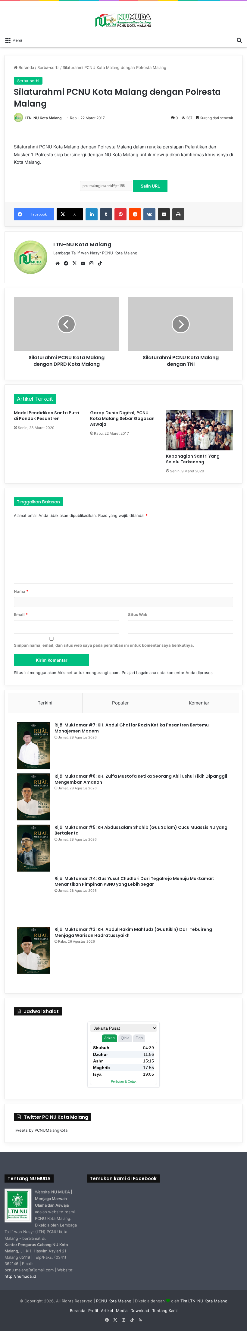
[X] (74, 263)
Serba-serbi (48, 67)
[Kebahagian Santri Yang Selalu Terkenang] (199, 430)
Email (21, 614)
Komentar (199, 703)
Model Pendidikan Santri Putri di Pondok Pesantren (46, 415)
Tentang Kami (164, 1310)
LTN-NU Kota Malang (43, 118)
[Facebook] (66, 263)
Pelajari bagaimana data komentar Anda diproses (167, 672)
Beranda (25, 67)
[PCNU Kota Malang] (123, 20)
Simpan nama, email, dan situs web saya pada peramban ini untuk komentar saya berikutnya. (104, 645)
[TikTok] (99, 263)
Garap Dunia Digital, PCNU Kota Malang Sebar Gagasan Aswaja (122, 418)
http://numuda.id (20, 1276)
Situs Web (137, 614)
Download (139, 1310)
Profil (93, 1310)
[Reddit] (135, 214)
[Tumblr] (106, 214)
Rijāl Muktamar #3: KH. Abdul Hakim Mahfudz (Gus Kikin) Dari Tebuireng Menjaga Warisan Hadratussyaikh (133, 932)
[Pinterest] (120, 214)
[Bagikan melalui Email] (164, 214)
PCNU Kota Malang (114, 1300)
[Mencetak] (178, 214)
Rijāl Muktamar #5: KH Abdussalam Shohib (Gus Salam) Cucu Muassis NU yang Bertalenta (141, 830)
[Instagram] (91, 263)
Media (121, 1310)
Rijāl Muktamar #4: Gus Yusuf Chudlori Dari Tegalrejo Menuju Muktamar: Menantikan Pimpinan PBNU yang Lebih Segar (134, 881)
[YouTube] (82, 263)
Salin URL (150, 185)
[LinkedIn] (92, 214)
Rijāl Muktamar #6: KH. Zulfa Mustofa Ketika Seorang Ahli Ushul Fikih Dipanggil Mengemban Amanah (141, 779)
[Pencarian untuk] (239, 39)
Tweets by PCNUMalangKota (40, 1130)
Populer (120, 703)
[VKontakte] (149, 214)
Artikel (107, 1310)
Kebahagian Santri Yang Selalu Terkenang (193, 459)
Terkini (45, 703)
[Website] (57, 263)
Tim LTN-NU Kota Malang (203, 1300)
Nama (21, 591)
